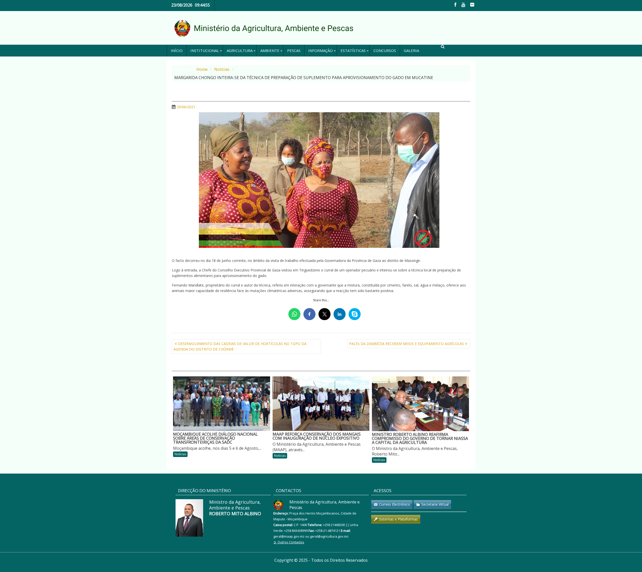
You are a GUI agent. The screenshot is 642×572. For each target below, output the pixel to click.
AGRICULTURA (240, 50)
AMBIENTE (269, 50)
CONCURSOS (384, 50)
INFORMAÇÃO (320, 50)
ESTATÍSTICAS (353, 50)
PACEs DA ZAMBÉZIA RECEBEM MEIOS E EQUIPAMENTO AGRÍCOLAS (406, 343)
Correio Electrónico (394, 504)
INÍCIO (177, 50)
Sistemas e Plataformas (398, 519)
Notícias (180, 454)
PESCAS (293, 50)
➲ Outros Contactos (288, 542)
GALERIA (411, 50)
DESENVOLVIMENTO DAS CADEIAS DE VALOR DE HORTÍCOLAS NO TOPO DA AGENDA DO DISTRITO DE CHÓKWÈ (240, 346)
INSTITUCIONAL (204, 50)
